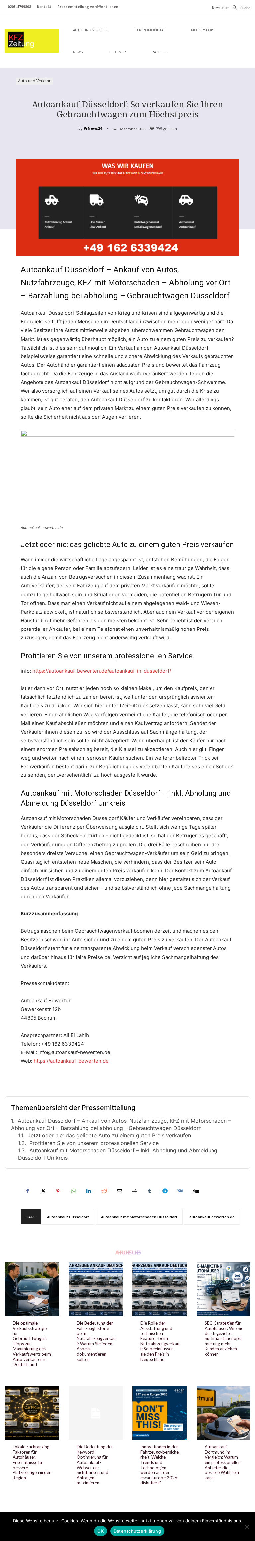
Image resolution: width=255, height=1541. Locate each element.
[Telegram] (164, 1191)
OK (100, 1531)
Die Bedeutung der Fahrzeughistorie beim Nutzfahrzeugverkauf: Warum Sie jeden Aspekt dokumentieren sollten (96, 1341)
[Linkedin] (88, 1191)
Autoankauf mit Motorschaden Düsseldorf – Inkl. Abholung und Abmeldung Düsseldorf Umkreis (117, 1154)
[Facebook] (27, 1191)
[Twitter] (42, 1191)
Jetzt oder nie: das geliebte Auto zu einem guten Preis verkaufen (109, 1135)
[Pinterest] (57, 1191)
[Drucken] (134, 1191)
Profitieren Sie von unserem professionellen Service (94, 1143)
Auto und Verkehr (34, 81)
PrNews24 (93, 128)
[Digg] (195, 1191)
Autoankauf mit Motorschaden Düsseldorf (139, 1216)
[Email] (119, 1191)
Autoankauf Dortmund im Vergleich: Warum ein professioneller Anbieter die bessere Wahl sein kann (222, 1462)
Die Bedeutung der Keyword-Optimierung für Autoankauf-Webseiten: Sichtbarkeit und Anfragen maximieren (95, 1464)
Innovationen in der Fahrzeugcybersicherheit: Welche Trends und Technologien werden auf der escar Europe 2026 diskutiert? (159, 1464)
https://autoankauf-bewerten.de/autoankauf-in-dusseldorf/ (101, 671)
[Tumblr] (149, 1191)
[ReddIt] (103, 1191)
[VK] (180, 1191)
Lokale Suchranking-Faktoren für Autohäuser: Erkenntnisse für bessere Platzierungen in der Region (32, 1462)
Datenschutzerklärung (137, 1531)
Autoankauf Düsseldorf (68, 1216)
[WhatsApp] (73, 1191)
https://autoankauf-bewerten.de (71, 1061)
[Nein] (246, 1526)
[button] (239, 7)
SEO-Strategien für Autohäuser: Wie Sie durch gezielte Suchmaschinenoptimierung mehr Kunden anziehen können (224, 1338)
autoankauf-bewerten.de (212, 1216)
